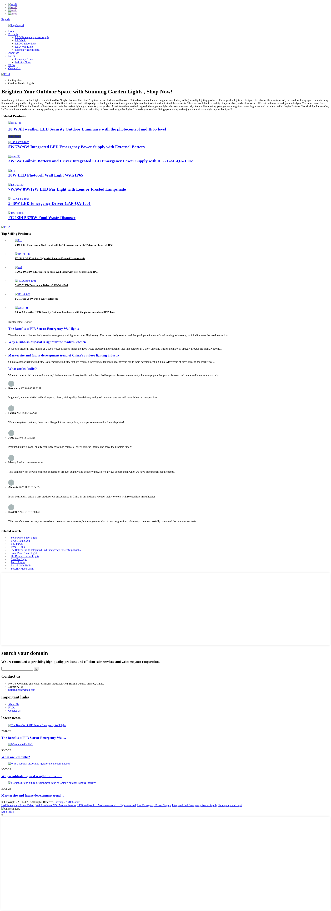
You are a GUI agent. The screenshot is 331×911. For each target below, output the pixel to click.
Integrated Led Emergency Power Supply (194, 805)
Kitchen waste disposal (27, 49)
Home (11, 31)
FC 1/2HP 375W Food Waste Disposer (42, 217)
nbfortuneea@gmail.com (21, 689)
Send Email (7, 811)
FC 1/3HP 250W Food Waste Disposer (36, 298)
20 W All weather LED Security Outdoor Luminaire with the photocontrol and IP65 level (87, 129)
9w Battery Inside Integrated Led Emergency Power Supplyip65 (46, 549)
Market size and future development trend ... (32, 795)
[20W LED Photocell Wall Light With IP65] (11, 170)
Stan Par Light (19, 559)
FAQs (11, 65)
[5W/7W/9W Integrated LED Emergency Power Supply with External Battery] (18, 142)
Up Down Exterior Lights (25, 556)
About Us (13, 52)
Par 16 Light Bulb (21, 565)
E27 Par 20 (17, 543)
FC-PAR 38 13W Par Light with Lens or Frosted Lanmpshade (50, 258)
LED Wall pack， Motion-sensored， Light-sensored (106, 805)
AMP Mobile (73, 802)
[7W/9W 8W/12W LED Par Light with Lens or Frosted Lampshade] (15, 184)
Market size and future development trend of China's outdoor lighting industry (64, 355)
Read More (15, 136)
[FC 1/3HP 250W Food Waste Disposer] (22, 294)
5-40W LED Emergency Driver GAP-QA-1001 (49, 203)
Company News (24, 59)
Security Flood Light (22, 568)
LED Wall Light (24, 46)
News (11, 55)
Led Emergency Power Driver (17, 805)
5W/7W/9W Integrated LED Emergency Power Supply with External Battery (76, 147)
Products (13, 34)
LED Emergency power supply (32, 37)
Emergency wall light (230, 805)
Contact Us (14, 68)
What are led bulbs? (22, 368)
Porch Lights (18, 562)
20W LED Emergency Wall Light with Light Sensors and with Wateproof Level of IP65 (64, 245)
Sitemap (59, 802)
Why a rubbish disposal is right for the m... (31, 776)
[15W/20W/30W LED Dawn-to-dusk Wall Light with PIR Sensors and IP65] (18, 267)
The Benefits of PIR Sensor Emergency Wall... (33, 737)
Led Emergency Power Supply (154, 805)
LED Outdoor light (25, 43)
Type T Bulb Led (20, 540)
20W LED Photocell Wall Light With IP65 (45, 175)
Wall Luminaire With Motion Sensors (56, 805)
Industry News (23, 62)
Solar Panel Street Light (24, 537)
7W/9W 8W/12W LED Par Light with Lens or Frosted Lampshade (67, 189)
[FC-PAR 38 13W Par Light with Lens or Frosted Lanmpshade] (22, 253)
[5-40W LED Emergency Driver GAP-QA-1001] (18, 198)
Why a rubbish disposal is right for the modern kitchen (47, 342)
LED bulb (20, 40)
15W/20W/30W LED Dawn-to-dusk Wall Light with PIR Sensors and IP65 (56, 271)
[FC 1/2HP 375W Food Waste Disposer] (15, 213)
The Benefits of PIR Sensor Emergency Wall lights (43, 328)
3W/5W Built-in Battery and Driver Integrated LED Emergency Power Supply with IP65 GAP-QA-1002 (100, 161)
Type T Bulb (18, 546)
